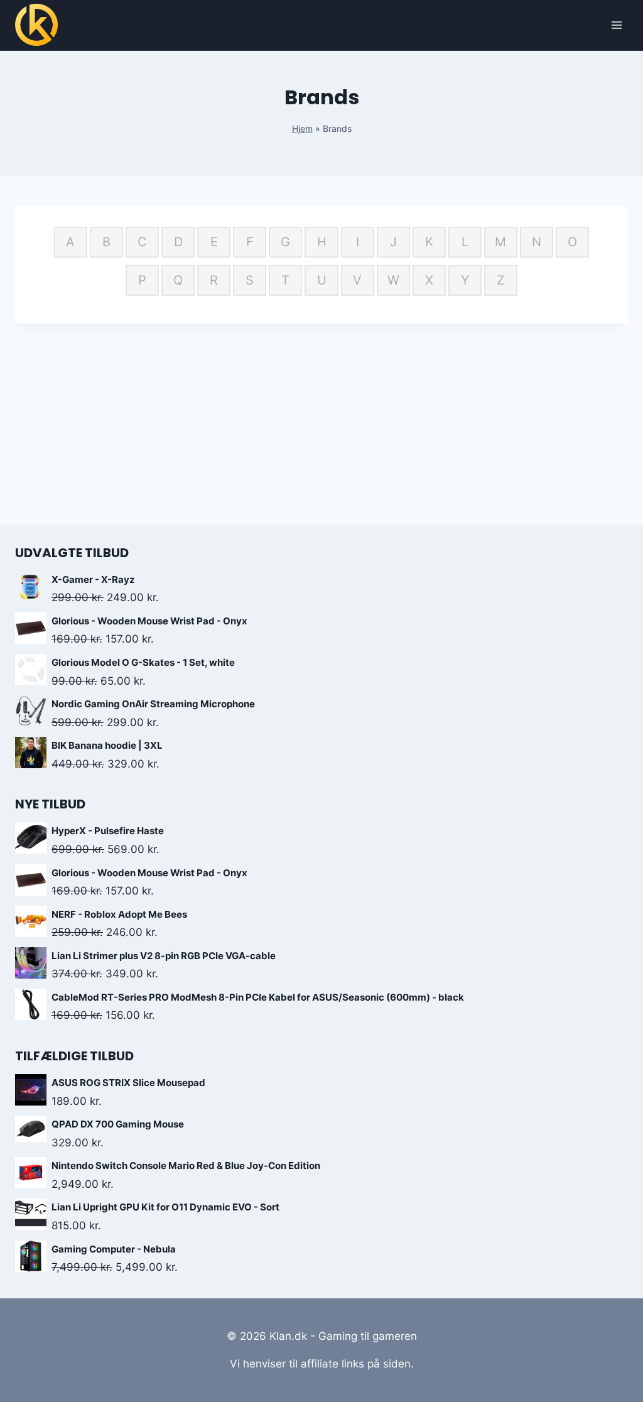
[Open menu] (616, 25)
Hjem (302, 128)
